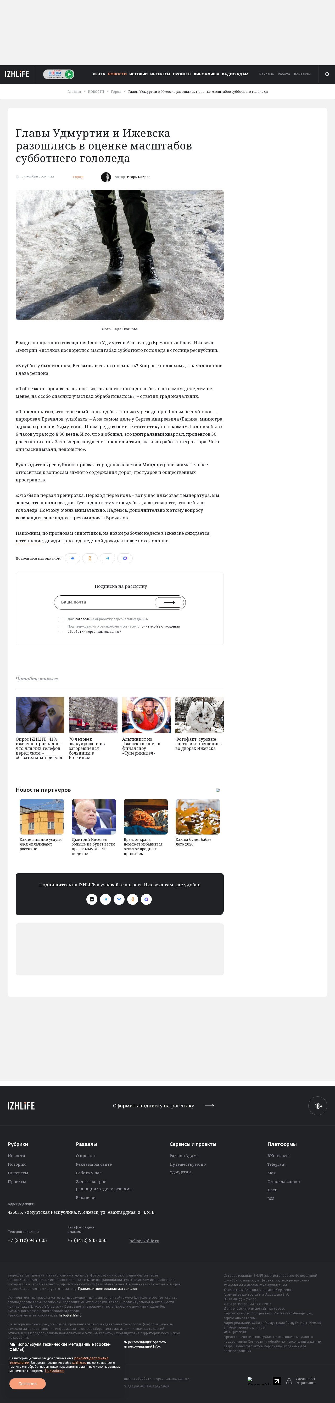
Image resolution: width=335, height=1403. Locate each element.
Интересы (18, 1172)
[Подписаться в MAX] (146, 899)
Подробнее (54, 1370)
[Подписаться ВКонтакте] (119, 899)
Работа (284, 74)
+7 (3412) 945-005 (27, 1240)
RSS (270, 1198)
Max (271, 1172)
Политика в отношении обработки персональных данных (142, 1379)
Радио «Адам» (184, 1155)
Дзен (272, 1189)
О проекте (86, 1155)
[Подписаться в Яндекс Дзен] (91, 899)
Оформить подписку (153, 1106)
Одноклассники (283, 1181)
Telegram (276, 1164)
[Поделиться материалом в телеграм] (107, 558)
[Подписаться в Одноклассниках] (132, 899)
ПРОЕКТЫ (182, 74)
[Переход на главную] (17, 74)
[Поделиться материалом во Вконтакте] (72, 558)
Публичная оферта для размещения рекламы (132, 1386)
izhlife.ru (79, 1362)
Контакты (302, 74)
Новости (16, 1155)
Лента (99, 74)
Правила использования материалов (107, 1289)
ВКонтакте (278, 1155)
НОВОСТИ (117, 74)
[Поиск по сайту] (326, 74)
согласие (82, 619)
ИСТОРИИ (138, 74)
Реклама (266, 74)
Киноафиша (206, 74)
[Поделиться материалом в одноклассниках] (90, 558)
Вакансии (86, 1197)
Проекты (17, 1181)
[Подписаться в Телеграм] (105, 899)
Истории (17, 1164)
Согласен (28, 1383)
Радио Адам (235, 74)
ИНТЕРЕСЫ (160, 74)
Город (78, 177)
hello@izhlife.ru (144, 1240)
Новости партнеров (43, 789)
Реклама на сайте (94, 1164)
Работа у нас (89, 1172)
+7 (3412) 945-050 (87, 1240)
